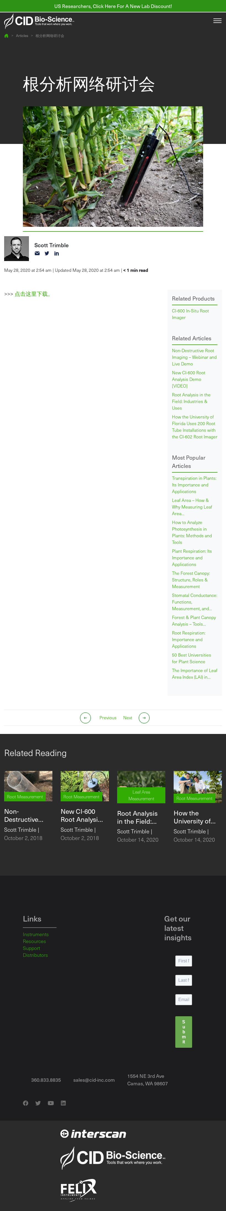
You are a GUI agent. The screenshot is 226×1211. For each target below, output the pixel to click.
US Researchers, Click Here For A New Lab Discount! (113, 6)
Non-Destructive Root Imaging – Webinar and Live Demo (194, 357)
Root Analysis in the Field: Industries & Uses (191, 401)
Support (31, 948)
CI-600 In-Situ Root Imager (190, 314)
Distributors (35, 955)
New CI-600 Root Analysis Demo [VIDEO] (188, 379)
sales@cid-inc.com (94, 1079)
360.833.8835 (46, 1079)
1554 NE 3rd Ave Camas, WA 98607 (147, 1079)
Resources (34, 941)
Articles (22, 35)
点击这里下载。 (34, 294)
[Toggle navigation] (217, 21)
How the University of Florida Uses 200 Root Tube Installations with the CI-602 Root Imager (194, 426)
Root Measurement (25, 796)
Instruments (36, 934)
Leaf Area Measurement (141, 795)
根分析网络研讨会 (50, 35)
